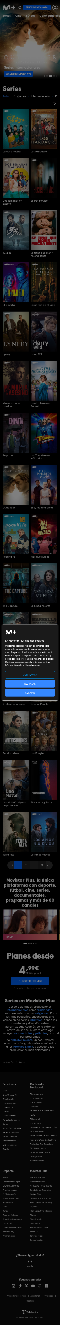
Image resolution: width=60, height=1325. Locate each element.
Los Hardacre (39, 151)
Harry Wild (37, 354)
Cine (18, 15)
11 (42, 865)
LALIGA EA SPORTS (11, 1186)
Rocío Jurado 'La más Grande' (43, 1136)
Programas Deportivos (40, 1152)
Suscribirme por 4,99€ (18, 73)
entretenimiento (22, 1040)
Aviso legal (35, 1296)
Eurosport (7, 1223)
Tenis (5, 1207)
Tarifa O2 (34, 1232)
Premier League (10, 1190)
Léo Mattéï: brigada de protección (14, 804)
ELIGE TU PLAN (30, 981)
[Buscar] (19, 7)
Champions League (11, 1182)
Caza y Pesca (36, 1156)
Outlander (9, 507)
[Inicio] (9, 7)
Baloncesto (8, 1202)
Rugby (5, 1211)
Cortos (6, 1111)
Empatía (8, 455)
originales (41, 1013)
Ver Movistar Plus (37, 1177)
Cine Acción (8, 1107)
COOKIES (30, 1301)
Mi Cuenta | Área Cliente (41, 1186)
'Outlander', (45, 1010)
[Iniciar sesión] (55, 7)
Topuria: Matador (10, 1215)
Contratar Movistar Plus (40, 1198)
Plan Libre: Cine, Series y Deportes (41, 1204)
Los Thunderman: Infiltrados (41, 457)
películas (41, 1033)
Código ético (35, 1194)
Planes (33, 1215)
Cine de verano (9, 1116)
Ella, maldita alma (42, 507)
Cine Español (8, 1099)
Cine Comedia (9, 1103)
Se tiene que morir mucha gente (41, 254)
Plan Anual (35, 1223)
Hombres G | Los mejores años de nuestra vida (43, 1129)
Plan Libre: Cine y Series (41, 1211)
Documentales (9, 1141)
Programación (9, 1236)
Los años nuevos (40, 854)
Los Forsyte (37, 753)
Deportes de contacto (12, 1219)
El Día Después (9, 1194)
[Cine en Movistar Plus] (30, 924)
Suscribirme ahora (37, 7)
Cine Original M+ (10, 1095)
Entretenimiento (10, 1145)
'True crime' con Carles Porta (43, 1140)
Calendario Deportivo (12, 1227)
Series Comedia (10, 1136)
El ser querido (36, 1094)
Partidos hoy (8, 1232)
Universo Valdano (10, 1198)
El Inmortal (9, 305)
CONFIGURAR (30, 674)
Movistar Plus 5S (37, 1161)
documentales (22, 1033)
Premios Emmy (23, 1046)
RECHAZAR (30, 683)
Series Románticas (11, 1132)
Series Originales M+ (12, 1128)
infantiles (36, 1020)
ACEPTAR (30, 693)
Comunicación (36, 1240)
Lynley (6, 354)
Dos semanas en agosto (12, 202)
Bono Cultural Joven (39, 1227)
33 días (7, 252)
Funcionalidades (37, 1182)
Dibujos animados (38, 1148)
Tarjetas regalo (37, 1236)
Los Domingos (36, 1102)
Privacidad (48, 1296)
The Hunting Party (41, 802)
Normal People (39, 704)
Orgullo (6, 1149)
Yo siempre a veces (14, 704)
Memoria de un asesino (11, 405)
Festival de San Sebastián (41, 1144)
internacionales (17, 1010)
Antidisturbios (11, 753)
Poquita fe (9, 556)
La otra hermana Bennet (41, 405)
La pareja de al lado (43, 305)
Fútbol (30, 15)
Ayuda (30, 1266)
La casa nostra (12, 151)
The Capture (10, 605)
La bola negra (36, 1098)
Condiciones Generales (40, 1190)
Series (7, 15)
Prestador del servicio (16, 1296)
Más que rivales (40, 556)
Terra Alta (8, 854)
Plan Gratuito (36, 1219)
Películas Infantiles (11, 1120)
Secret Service (39, 200)
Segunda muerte (40, 605)
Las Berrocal (35, 1123)
